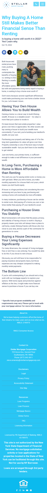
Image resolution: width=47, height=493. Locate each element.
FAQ (23, 421)
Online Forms (23, 416)
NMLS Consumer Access (23, 331)
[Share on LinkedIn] (15, 52)
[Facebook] (16, 490)
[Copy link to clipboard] (26, 52)
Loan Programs (23, 401)
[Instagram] (20, 490)
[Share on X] (9, 52)
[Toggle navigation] (42, 4)
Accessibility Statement (23, 383)
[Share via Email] (20, 52)
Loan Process (23, 406)
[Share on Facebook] (4, 52)
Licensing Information (23, 426)
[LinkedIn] (23, 490)
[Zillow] (31, 490)
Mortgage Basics (23, 411)
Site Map (23, 388)
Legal (23, 373)
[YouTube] (27, 490)
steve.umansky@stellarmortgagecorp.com (23, 360)
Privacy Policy (23, 378)
